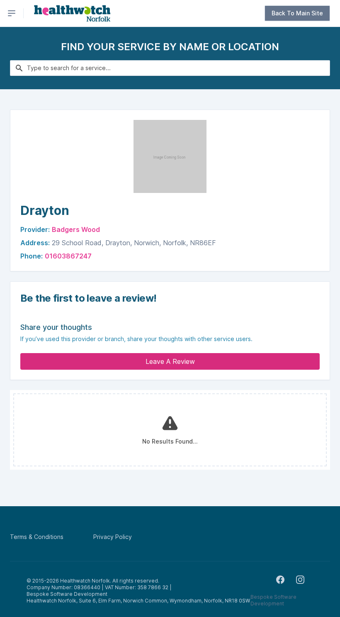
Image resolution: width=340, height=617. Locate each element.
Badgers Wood (76, 229)
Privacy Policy (112, 536)
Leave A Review (170, 361)
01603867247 (68, 256)
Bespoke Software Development (273, 600)
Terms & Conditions (36, 536)
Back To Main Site (297, 13)
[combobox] (170, 68)
